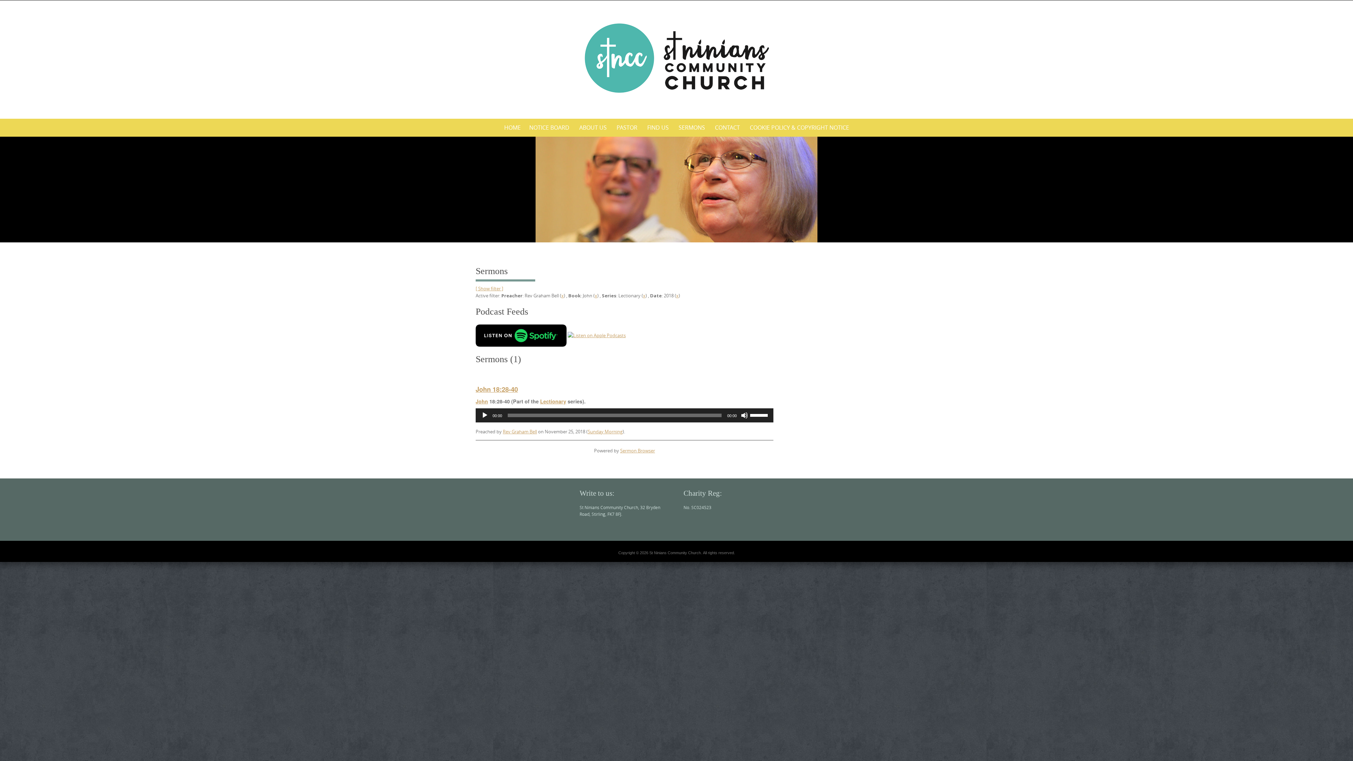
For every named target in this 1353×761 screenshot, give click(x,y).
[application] (624, 415)
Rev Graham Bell (520, 431)
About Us (593, 127)
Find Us (658, 127)
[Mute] (744, 415)
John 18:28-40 (497, 389)
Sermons (692, 127)
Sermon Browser (637, 450)
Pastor (627, 127)
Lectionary (553, 401)
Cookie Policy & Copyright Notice (799, 127)
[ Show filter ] (489, 288)
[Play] (484, 415)
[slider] (760, 414)
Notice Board (549, 127)
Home (512, 127)
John (482, 401)
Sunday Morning (605, 431)
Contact (727, 127)
